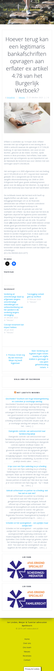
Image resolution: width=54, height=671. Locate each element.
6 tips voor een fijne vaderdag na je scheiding (27, 466)
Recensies (27, 656)
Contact (27, 660)
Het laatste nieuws (28, 393)
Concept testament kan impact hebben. (14, 326)
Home (27, 639)
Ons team (27, 647)
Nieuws (22, 97)
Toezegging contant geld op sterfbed (35, 295)
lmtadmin (11, 97)
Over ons (27, 643)
